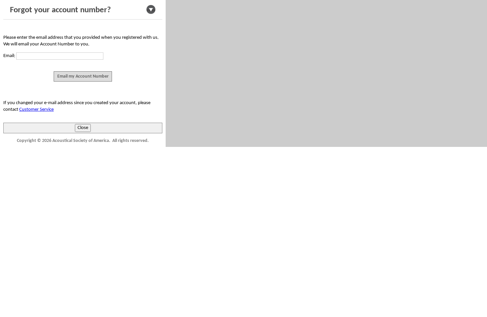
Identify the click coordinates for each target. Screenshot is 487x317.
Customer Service (36, 109)
